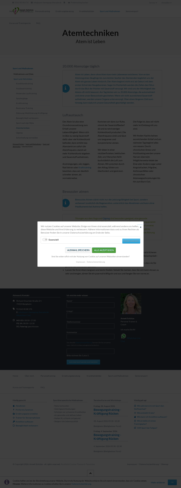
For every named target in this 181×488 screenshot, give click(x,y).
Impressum (80, 262)
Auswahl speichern (78, 250)
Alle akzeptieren (104, 250)
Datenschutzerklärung (96, 262)
